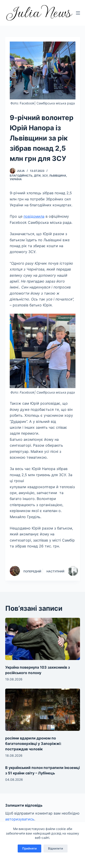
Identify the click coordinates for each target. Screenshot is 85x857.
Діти (37, 175)
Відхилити (55, 848)
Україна (16, 179)
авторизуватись (19, 819)
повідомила (34, 216)
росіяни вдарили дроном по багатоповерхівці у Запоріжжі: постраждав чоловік (33, 743)
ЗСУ (45, 175)
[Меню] (78, 13)
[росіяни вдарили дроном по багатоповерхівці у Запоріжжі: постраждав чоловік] (42, 710)
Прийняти (29, 848)
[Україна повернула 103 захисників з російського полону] (42, 639)
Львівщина (57, 175)
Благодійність (21, 175)
